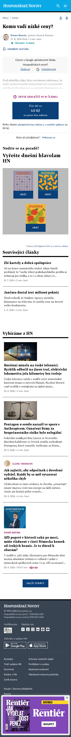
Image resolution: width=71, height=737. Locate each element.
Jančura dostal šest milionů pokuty (31, 292)
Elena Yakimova (23, 463)
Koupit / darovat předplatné (18, 689)
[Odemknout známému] (66, 18)
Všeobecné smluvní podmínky (44, 674)
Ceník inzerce (10, 680)
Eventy (7, 694)
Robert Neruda (19, 35)
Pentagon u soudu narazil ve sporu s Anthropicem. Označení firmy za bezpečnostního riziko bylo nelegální (32, 428)
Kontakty (8, 659)
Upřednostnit (48, 69)
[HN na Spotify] (42, 629)
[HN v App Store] (38, 645)
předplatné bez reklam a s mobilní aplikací (41, 124)
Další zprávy (35, 583)
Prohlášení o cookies (39, 664)
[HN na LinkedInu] (37, 629)
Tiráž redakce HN (12, 664)
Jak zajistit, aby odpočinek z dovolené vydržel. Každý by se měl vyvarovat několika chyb (33, 474)
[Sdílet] (60, 18)
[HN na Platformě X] (23, 629)
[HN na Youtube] (47, 629)
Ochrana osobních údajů (41, 659)
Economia (9, 669)
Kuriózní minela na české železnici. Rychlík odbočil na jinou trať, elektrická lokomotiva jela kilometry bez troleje (35, 369)
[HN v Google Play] (15, 645)
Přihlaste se (48, 137)
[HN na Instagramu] (33, 629)
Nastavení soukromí (39, 669)
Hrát (23, 194)
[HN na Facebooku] (28, 629)
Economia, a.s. (25, 611)
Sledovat (25, 69)
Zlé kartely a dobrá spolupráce (27, 263)
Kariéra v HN (10, 674)
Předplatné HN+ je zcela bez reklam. (52, 246)
